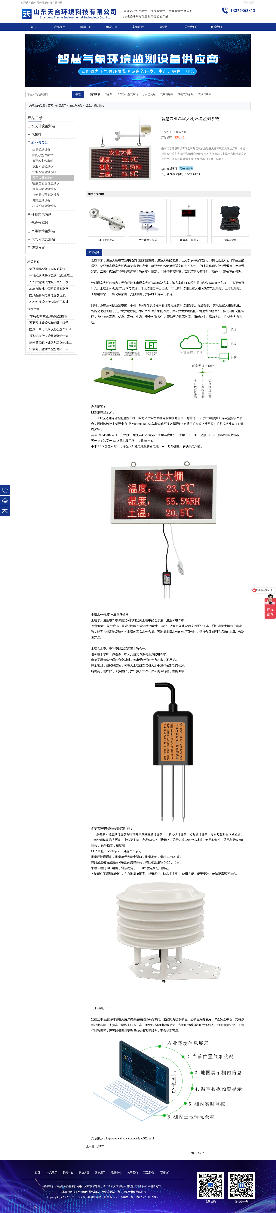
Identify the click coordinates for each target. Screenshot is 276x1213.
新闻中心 (85, 26)
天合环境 (127, 282)
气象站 (108, 94)
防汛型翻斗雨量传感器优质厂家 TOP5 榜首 (52, 295)
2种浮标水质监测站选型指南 (48, 316)
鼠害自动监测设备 (44, 189)
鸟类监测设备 (41, 200)
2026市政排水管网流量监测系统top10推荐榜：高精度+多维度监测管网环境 (52, 288)
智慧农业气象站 (42, 160)
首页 (33, 26)
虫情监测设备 (41, 149)
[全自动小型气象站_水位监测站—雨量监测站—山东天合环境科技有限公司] (69, 11)
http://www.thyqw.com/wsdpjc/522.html (130, 1138)
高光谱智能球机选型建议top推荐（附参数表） (52, 342)
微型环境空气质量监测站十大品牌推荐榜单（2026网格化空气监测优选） (52, 335)
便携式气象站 (186, 94)
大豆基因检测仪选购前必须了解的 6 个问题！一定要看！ (52, 269)
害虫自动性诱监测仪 (45, 183)
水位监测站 (149, 94)
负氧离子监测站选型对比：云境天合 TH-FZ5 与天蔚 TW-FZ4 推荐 (52, 349)
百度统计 (165, 1172)
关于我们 (190, 26)
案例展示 (138, 26)
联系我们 (216, 26)
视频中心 (164, 26)
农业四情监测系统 (44, 172)
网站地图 (249, 2)
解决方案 (112, 26)
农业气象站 (204, 94)
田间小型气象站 (42, 155)
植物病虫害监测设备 (45, 194)
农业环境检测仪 (42, 166)
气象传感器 (166, 94)
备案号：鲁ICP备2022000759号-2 (139, 1197)
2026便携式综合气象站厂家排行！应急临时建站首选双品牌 (52, 301)
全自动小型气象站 (127, 94)
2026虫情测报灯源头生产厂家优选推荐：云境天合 (52, 282)
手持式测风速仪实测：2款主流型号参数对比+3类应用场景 (52, 275)
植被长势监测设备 (44, 205)
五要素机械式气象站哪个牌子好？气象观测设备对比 (52, 322)
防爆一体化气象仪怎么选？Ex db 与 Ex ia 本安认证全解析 (52, 329)
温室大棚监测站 (95, 105)
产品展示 (59, 26)
